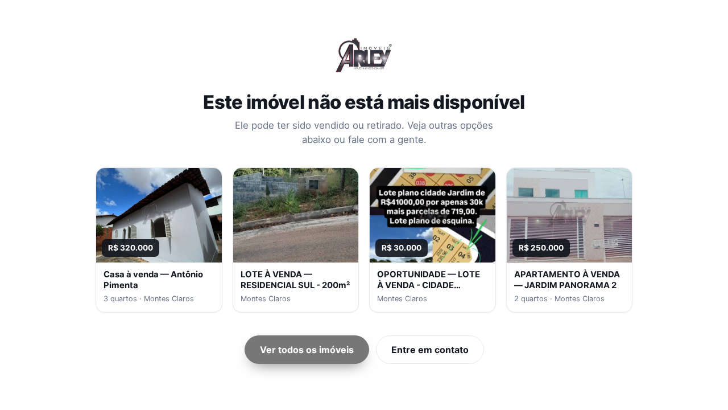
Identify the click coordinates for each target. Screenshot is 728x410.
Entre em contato (430, 349)
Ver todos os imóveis (307, 349)
